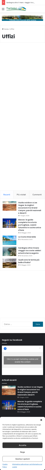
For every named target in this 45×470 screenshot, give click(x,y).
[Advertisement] (22, 167)
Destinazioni (9, 51)
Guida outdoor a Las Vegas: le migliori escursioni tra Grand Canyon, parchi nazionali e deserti (29, 207)
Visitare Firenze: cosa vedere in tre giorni (22, 56)
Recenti (6, 194)
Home (6, 29)
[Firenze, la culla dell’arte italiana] (22, 126)
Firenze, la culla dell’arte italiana (18, 103)
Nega (22, 452)
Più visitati (21, 194)
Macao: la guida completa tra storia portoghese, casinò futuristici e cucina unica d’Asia (29, 224)
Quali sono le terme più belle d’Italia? (28, 261)
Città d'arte (9, 97)
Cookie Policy (5, 465)
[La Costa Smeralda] (9, 240)
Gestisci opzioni (22, 459)
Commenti (37, 194)
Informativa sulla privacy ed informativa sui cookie (27, 465)
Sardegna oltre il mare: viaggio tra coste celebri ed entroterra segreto (29, 250)
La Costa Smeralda (27, 237)
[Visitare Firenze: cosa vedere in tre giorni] (22, 78)
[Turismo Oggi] (16, 9)
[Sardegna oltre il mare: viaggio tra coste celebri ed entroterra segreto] (9, 251)
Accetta (22, 445)
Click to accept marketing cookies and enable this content (22, 360)
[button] (41, 420)
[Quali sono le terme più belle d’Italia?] (9, 263)
